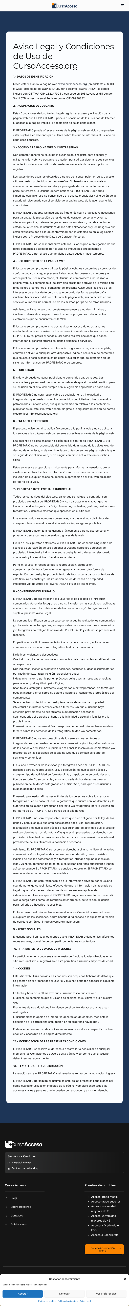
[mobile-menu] (121, 5)
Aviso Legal (85, 1301)
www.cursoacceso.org (72, 84)
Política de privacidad (68, 1301)
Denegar (64, 1293)
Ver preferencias (106, 1293)
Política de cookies (47, 1301)
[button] (124, 1279)
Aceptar (23, 1293)
